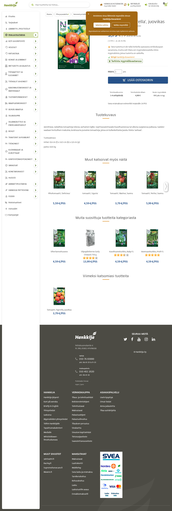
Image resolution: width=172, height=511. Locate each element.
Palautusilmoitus (79, 419)
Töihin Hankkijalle (52, 423)
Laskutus (47, 415)
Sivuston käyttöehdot (81, 432)
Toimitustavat (78, 406)
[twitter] (126, 339)
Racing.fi (47, 463)
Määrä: (111, 71)
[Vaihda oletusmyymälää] (125, 4)
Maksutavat (77, 410)
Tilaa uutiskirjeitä (108, 410)
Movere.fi (48, 472)
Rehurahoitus (78, 480)
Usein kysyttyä (106, 397)
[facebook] (133, 339)
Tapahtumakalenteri (53, 428)
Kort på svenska (51, 401)
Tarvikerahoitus (79, 476)
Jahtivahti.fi (49, 459)
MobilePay (76, 467)
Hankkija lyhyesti (51, 397)
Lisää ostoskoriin (140, 80)
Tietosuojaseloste (79, 436)
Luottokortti (77, 463)
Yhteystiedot (49, 410)
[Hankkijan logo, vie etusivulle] (11, 4)
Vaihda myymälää (121, 25)
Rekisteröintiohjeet (80, 401)
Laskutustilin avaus (80, 489)
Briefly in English (51, 406)
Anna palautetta (107, 406)
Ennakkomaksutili (80, 494)
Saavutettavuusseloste (82, 441)
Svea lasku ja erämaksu (82, 472)
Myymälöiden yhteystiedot (56, 419)
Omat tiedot (105, 401)
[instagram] (147, 339)
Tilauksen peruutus (80, 423)
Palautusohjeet (78, 415)
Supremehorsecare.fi (53, 467)
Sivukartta (76, 428)
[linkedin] (154, 339)
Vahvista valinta (102, 25)
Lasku (74, 485)
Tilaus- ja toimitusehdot (82, 397)
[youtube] (139, 339)
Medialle (47, 432)
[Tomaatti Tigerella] (73, 44)
